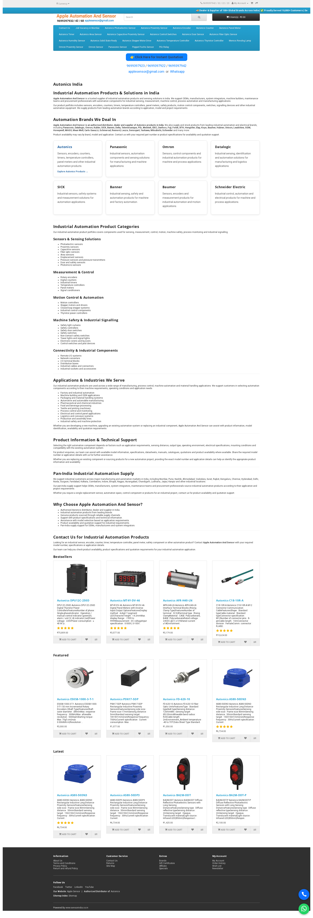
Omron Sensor (96, 47)
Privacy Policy (60, 866)
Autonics (64, 147)
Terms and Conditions (64, 863)
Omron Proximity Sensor (71, 47)
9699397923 (136, 66)
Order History (219, 863)
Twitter (68, 887)
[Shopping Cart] (252, 3)
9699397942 (177, 66)
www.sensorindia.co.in (77, 907)
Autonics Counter (205, 28)
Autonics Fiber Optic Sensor (223, 34)
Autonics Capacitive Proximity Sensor (126, 34)
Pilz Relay (164, 47)
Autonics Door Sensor (193, 34)
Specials (163, 868)
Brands (162, 860)
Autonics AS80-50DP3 (125, 795)
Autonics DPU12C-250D (73, 600)
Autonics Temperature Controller (173, 40)
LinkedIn (78, 887)
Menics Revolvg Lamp (240, 40)
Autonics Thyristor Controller (209, 40)
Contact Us (64, 28)
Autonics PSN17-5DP (124, 699)
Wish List (217, 866)
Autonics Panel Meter (230, 28)
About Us (57, 860)
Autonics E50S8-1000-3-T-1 (75, 699)
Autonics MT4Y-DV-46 (125, 600)
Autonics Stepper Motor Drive (136, 40)
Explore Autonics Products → (72, 171)
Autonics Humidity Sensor (72, 40)
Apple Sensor (74, 891)
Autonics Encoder (182, 28)
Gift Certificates (167, 863)
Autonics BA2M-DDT (177, 795)
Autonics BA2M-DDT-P (231, 795)
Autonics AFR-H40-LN (178, 600)
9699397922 (156, 66)
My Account (218, 860)
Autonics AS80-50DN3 (231, 699)
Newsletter (217, 868)
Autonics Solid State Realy (103, 40)
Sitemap (73, 895)
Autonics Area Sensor (91, 34)
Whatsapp (177, 71)
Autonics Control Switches (163, 34)
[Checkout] (256, 3)
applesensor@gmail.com (146, 71)
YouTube (89, 887)
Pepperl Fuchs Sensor (143, 47)
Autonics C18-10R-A (229, 600)
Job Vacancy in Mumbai (87, 28)
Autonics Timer (66, 34)
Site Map (110, 866)
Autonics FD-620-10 (176, 699)
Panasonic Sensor (117, 47)
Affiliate (163, 866)
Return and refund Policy (65, 868)
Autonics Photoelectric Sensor (120, 28)
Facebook (58, 887)
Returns (110, 863)
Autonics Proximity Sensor (154, 28)
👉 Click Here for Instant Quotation (156, 57)
